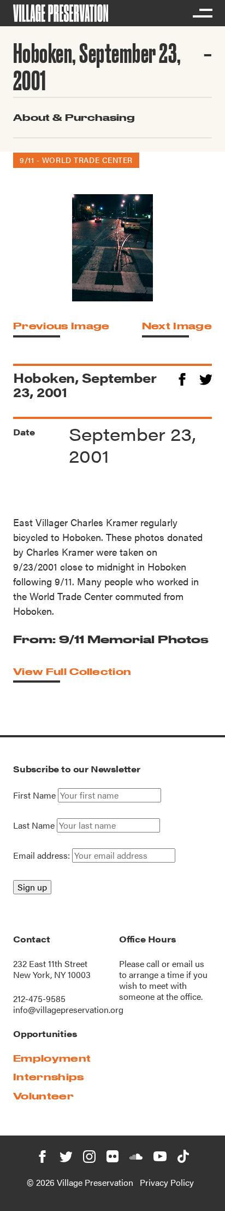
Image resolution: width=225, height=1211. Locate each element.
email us (188, 963)
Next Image (177, 326)
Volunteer (43, 1096)
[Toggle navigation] (202, 13)
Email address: (42, 855)
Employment (52, 1058)
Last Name (34, 825)
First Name (34, 795)
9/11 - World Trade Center (76, 159)
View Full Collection (72, 671)
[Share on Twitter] (205, 378)
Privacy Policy (167, 1182)
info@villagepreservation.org (68, 1009)
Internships (48, 1077)
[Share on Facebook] (182, 378)
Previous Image (61, 326)
